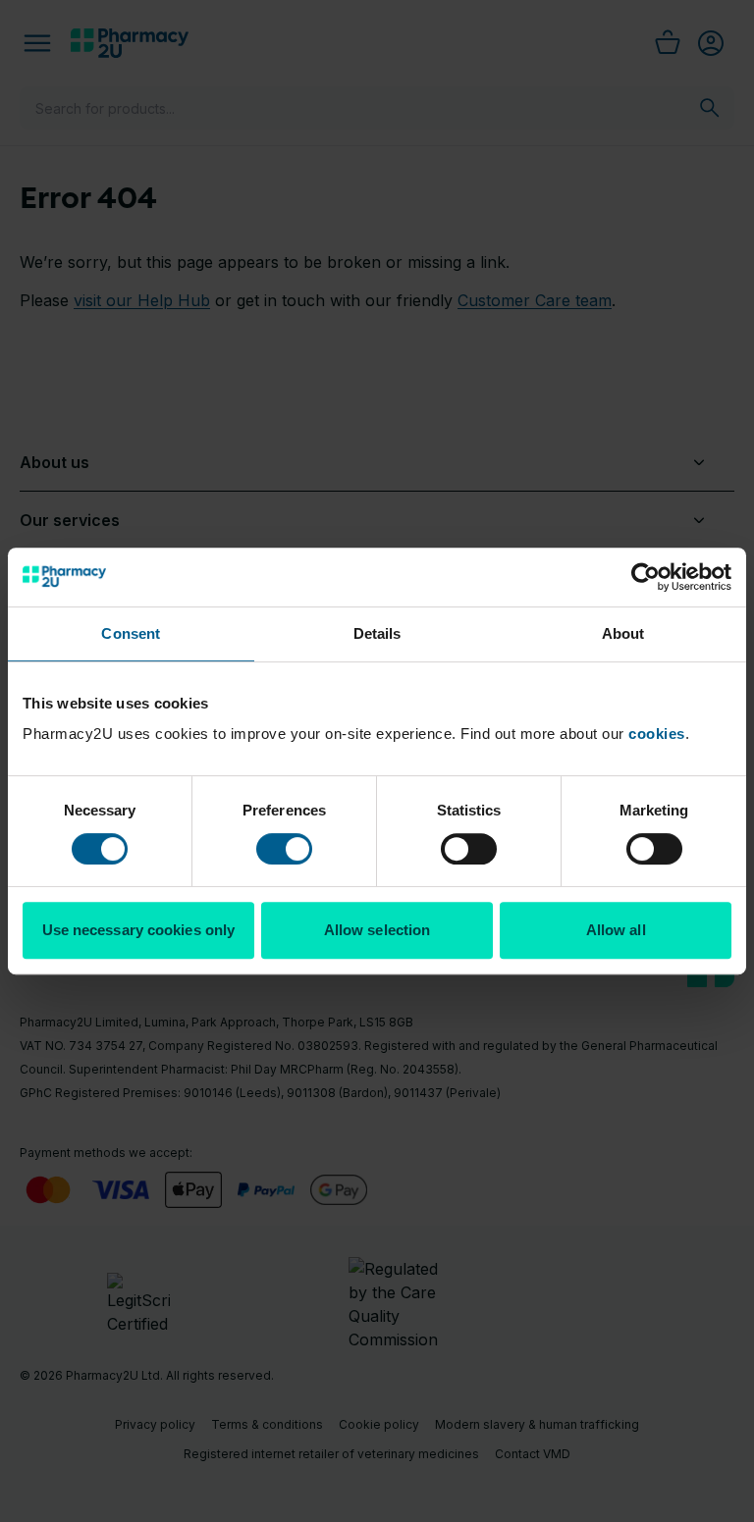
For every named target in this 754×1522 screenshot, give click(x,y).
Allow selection (377, 929)
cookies (656, 733)
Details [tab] (377, 633)
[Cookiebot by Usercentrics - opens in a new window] (645, 577)
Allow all (616, 929)
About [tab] (623, 633)
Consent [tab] (130, 633)
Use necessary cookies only (139, 929)
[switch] (284, 849)
